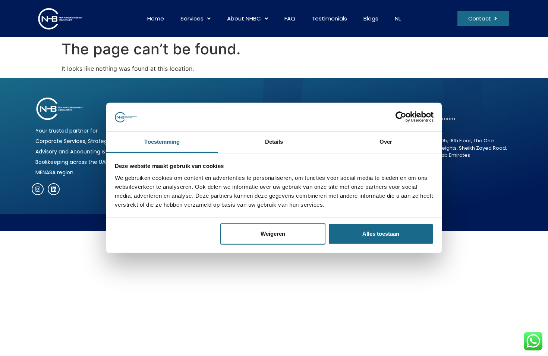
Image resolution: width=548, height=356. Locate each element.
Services (192, 18)
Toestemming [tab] (162, 142)
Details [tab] (274, 142)
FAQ (289, 18)
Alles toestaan (380, 234)
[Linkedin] (54, 189)
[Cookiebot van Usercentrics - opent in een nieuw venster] (401, 117)
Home (155, 18)
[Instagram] (38, 189)
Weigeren (273, 234)
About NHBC (244, 18)
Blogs (370, 18)
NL (398, 18)
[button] (195, 18)
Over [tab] (385, 142)
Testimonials (329, 18)
